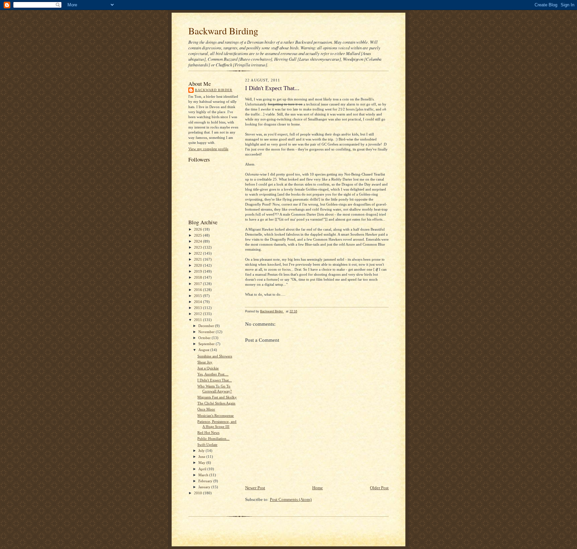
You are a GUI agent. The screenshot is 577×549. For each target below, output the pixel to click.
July (202, 451)
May (202, 463)
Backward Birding (223, 30)
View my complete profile (208, 149)
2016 (198, 290)
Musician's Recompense (215, 416)
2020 (198, 265)
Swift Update (207, 445)
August (204, 350)
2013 (198, 308)
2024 (198, 241)
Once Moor (206, 409)
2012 (198, 314)
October (205, 338)
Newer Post (255, 488)
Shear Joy (204, 362)
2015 (198, 296)
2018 (198, 277)
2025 (198, 235)
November (207, 332)
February (205, 481)
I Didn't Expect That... (214, 380)
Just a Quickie (208, 368)
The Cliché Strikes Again (216, 403)
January (204, 487)
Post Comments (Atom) (291, 499)
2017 (198, 284)
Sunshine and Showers (214, 356)
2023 (198, 247)
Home (317, 488)
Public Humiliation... (213, 439)
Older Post (379, 488)
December (206, 326)
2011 (198, 320)
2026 (198, 229)
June (202, 457)
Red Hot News (208, 433)
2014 (198, 302)
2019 (198, 271)
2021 (198, 259)
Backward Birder (213, 90)
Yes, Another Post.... (212, 374)
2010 (198, 493)
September (207, 344)
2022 (198, 253)
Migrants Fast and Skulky (217, 397)
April (202, 469)
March (203, 475)
